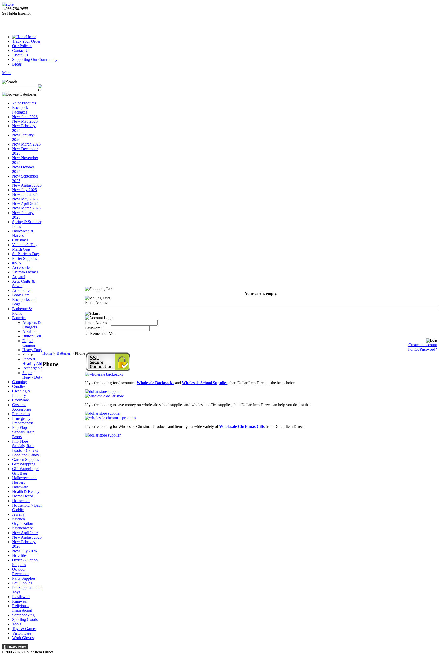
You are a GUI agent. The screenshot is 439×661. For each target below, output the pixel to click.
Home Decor (22, 496)
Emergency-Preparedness (22, 420)
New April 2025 (25, 203)
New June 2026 (25, 117)
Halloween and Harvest (24, 480)
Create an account (422, 345)
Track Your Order (26, 41)
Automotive (21, 290)
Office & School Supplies (25, 562)
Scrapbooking (23, 615)
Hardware (20, 487)
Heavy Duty (32, 350)
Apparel (18, 277)
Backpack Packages (20, 109)
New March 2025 (26, 208)
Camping (19, 382)
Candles (18, 386)
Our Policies (22, 46)
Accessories (21, 267)
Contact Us (21, 50)
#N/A (16, 263)
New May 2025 (25, 199)
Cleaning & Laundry (21, 393)
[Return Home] (8, 4)
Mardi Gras (21, 249)
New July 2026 (24, 551)
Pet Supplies (22, 583)
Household (21, 500)
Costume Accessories (21, 406)
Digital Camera (28, 342)
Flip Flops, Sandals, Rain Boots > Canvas (25, 446)
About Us (20, 55)
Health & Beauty (25, 491)
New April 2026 (25, 532)
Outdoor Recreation (20, 571)
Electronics (21, 414)
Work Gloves (23, 638)
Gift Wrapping (23, 464)
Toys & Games (24, 628)
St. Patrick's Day (25, 254)
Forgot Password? (422, 349)
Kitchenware (22, 528)
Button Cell (31, 336)
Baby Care (20, 295)
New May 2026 (25, 121)
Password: (93, 328)
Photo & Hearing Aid (32, 361)
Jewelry (18, 514)
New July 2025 (24, 190)
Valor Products (24, 103)
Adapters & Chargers (31, 324)
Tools (16, 624)
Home (31, 37)
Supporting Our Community (34, 59)
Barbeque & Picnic (22, 311)
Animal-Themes (25, 272)
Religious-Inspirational (22, 608)
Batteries (19, 318)
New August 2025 (27, 185)
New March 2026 (26, 144)
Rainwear (20, 601)
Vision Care (21, 633)
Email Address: (97, 302)
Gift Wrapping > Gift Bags (25, 470)
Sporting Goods (25, 619)
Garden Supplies (25, 459)
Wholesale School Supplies (204, 383)
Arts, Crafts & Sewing (23, 283)
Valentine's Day (24, 245)
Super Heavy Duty (32, 374)
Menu (6, 73)
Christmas (20, 240)
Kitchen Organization (22, 521)
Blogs (17, 64)
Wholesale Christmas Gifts (242, 426)
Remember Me (102, 333)
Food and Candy (25, 455)
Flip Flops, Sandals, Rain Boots (23, 432)
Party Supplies (23, 578)
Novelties (19, 555)
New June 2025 (25, 194)
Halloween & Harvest (23, 233)
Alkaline (29, 331)
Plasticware (21, 596)
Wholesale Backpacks (155, 383)
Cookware (20, 400)
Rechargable (32, 368)
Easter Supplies (24, 258)
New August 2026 (27, 537)
